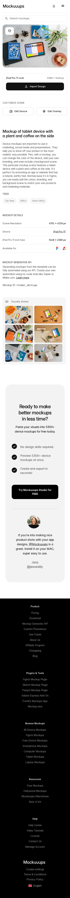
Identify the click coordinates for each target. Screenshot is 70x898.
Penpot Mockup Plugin (35, 690)
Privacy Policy (35, 879)
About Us (35, 639)
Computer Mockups (35, 751)
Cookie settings (35, 869)
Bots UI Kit (35, 801)
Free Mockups (35, 785)
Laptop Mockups (35, 762)
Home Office (38, 200)
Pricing (35, 612)
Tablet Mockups (35, 756)
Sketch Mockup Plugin (35, 684)
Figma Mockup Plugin (35, 679)
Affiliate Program (35, 645)
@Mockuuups (38, 544)
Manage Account (35, 846)
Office (23, 200)
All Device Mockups (35, 729)
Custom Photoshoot (35, 629)
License (35, 835)
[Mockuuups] (25, 6)
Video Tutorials (35, 830)
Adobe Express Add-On (35, 695)
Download (35, 618)
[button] (54, 6)
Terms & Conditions (35, 874)
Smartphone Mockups (35, 746)
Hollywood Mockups (35, 791)
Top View (9, 200)
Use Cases (35, 634)
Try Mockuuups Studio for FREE (35, 491)
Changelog (35, 650)
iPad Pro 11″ (59, 231)
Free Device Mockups (35, 740)
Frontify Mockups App (35, 701)
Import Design (38, 86)
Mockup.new (35, 706)
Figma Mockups (35, 735)
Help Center (35, 825)
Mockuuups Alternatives (35, 796)
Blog (35, 656)
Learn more (22, 277)
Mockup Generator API (35, 623)
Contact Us (35, 841)
